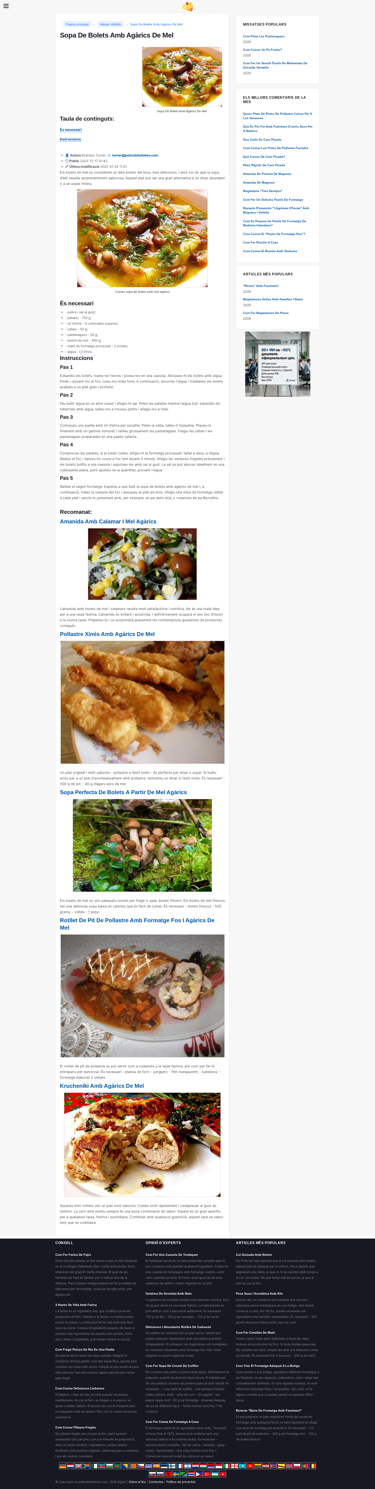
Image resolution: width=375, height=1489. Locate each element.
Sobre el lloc (137, 1482)
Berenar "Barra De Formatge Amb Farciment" (269, 1410)
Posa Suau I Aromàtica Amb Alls (259, 1293)
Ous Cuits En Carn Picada (262, 139)
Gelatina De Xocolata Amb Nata (169, 1293)
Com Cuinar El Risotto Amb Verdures (270, 251)
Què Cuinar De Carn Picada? (264, 156)
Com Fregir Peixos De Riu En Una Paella (84, 1349)
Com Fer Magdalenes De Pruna (266, 313)
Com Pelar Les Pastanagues (264, 36)
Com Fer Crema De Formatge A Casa (172, 1421)
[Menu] (6, 6)
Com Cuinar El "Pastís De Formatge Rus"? (274, 234)
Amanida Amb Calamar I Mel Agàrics (108, 521)
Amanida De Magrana (259, 182)
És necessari (71, 129)
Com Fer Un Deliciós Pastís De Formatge (273, 199)
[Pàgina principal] (187, 6)
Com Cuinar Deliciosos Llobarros (79, 1388)
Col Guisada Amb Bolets (254, 1254)
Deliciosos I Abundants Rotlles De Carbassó (178, 1327)
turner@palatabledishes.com (135, 155)
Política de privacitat (180, 1482)
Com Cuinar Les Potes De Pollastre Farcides (275, 148)
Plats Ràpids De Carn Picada (264, 165)
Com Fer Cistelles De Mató (255, 1332)
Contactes (156, 1482)
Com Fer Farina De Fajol (73, 1254)
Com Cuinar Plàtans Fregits (75, 1427)
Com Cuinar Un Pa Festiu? (262, 49)
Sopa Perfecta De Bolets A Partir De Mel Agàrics (123, 792)
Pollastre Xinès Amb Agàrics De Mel (107, 634)
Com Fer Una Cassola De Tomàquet (172, 1254)
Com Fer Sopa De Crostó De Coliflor (172, 1365)
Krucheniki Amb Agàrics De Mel (102, 1086)
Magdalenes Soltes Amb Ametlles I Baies (273, 299)
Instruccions (70, 139)
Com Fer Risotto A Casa (260, 242)
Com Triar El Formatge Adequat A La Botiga (268, 1365)
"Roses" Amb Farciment (260, 286)
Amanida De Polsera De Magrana (267, 174)
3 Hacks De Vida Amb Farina (76, 1305)
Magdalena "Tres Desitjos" (263, 191)
